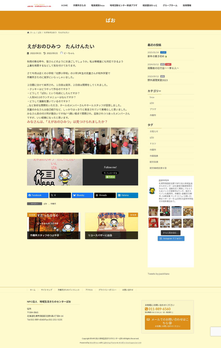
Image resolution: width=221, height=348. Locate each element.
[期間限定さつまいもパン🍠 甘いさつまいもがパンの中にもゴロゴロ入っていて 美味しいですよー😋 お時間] (188, 213)
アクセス (89, 290)
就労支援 (154, 162)
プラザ (163, 52)
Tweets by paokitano (158, 273)
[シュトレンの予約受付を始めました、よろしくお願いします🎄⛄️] (153, 224)
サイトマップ (46, 290)
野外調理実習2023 (157, 80)
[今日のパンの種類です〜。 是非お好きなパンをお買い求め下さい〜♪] (165, 224)
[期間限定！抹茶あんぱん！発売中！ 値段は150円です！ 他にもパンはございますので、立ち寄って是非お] (188, 224)
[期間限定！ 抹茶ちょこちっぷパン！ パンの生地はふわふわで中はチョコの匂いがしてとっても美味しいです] (177, 224)
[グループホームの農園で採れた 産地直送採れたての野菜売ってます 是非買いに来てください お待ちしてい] (165, 213)
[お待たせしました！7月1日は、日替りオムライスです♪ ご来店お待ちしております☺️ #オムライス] (153, 213)
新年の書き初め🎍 (157, 56)
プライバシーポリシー (107, 290)
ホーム (32, 290)
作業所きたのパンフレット (69, 290)
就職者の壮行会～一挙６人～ (163, 68)
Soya (152, 97)
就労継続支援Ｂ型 (158, 168)
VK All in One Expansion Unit (129, 343)
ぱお (45, 204)
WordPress (94, 343)
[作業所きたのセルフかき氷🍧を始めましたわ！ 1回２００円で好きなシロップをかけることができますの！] (177, 213)
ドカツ (153, 143)
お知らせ (154, 131)
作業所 (53, 204)
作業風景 (154, 156)
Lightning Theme (110, 343)
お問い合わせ (127, 290)
